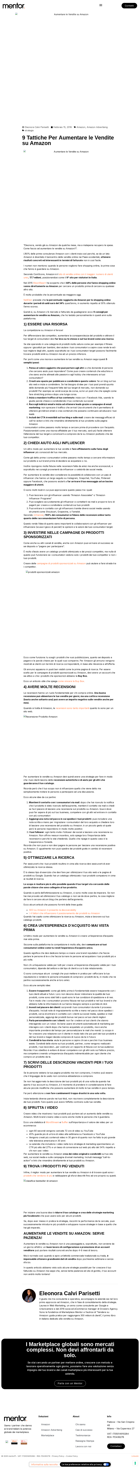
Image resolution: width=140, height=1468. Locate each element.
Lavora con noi (83, 1446)
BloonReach (39, 282)
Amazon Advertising (97, 127)
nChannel (38, 515)
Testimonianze (82, 1435)
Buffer (65, 1122)
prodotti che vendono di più (38, 1175)
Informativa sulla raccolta (44, 1464)
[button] (100, 5)
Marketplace (47, 1435)
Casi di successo (83, 1430)
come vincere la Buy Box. (71, 681)
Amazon (81, 127)
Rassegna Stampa (84, 1441)
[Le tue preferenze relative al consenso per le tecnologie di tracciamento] (135, 1463)
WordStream (52, 1122)
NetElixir (28, 300)
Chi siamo (80, 1424)
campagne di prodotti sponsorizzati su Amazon (61, 563)
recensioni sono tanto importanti (72, 708)
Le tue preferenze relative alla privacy (82, 1464)
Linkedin (135, 1456)
